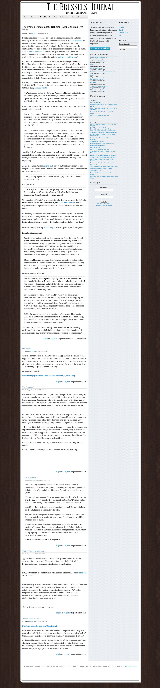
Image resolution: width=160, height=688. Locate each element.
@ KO (92, 75)
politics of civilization (67, 57)
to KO (92, 64)
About (84, 17)
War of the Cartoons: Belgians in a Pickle (103, 132)
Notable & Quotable (48, 17)
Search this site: (124, 44)
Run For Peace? (95, 102)
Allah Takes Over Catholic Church (101, 169)
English (34, 17)
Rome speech (76, 41)
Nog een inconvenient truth (99, 57)
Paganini (31, 621)
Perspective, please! (96, 79)
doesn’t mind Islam (66, 203)
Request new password (104, 205)
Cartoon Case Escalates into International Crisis (104, 177)
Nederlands (64, 17)
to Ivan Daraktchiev (96, 68)
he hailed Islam (35, 52)
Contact (75, 17)
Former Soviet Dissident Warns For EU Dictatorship (103, 135)
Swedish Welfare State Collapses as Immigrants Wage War (102, 144)
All (120, 35)
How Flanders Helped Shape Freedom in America (103, 109)
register (54, 339)
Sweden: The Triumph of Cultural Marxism (101, 138)
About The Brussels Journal (99, 115)
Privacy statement (130, 666)
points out (48, 166)
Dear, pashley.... (31, 477)
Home (26, 17)
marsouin (32, 351)
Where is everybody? (97, 90)
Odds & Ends (123, 33)
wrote (40, 88)
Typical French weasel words (33, 551)
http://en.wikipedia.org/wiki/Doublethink (39, 626)
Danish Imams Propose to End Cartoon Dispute (103, 125)
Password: (104, 194)
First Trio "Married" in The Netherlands (103, 130)
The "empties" (28, 387)
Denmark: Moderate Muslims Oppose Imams (102, 173)
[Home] (80, 14)
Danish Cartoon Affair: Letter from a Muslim (102, 160)
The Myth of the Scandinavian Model (102, 157)
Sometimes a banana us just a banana (102, 72)
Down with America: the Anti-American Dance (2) (103, 163)
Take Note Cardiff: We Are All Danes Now (104, 166)
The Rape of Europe (97, 141)
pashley (31, 390)
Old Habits (26, 348)
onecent (34, 480)
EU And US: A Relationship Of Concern (103, 155)
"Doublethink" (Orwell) (31, 618)
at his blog (48, 227)
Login (45, 339)
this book (82, 573)
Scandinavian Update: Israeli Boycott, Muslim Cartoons (102, 152)
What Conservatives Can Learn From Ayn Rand (104, 105)
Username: (104, 187)
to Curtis (93, 83)
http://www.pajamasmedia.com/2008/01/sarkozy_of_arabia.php (48, 376)
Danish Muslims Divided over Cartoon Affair (103, 112)
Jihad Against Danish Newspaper (101, 128)
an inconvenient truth (97, 61)
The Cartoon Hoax (96, 171)
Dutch (121, 30)
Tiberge (33, 33)
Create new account (103, 203)
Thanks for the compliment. (99, 86)
